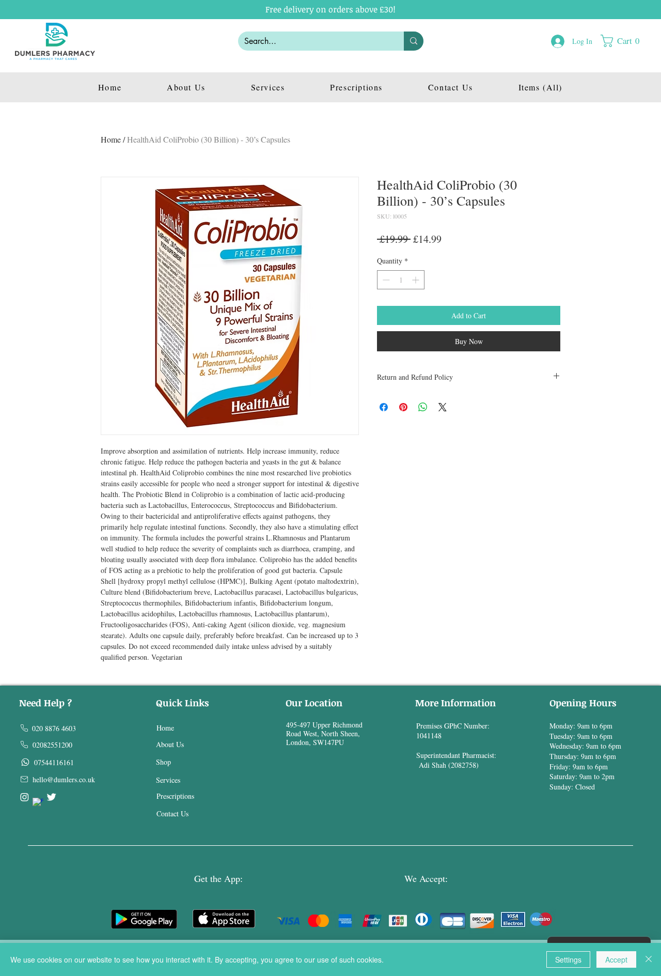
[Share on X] (442, 407)
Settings (568, 959)
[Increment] (416, 280)
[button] (625, 41)
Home (111, 139)
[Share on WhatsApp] (423, 407)
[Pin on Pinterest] (403, 407)
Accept (616, 959)
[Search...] (413, 41)
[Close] (648, 959)
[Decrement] (385, 280)
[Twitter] (51, 797)
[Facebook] (38, 803)
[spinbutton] (400, 280)
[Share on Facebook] (383, 407)
